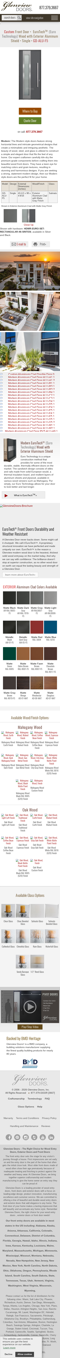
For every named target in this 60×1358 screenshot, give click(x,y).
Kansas (16, 1245)
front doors (44, 1165)
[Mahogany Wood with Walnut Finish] (23, 735)
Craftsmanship (16, 1098)
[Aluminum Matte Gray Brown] (9, 683)
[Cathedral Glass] (8, 951)
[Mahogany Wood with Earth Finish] (8, 735)
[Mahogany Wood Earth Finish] (8, 751)
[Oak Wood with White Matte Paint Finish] (52, 840)
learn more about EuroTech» (20, 574)
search (12, 17)
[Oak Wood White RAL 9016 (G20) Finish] (52, 856)
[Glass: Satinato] (37, 911)
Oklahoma (16, 1270)
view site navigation (34, 18)
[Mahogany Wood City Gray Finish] (37, 773)
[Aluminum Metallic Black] (9, 628)
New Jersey (41, 1260)
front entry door (17, 1156)
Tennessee (12, 1280)
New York (17, 1265)
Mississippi (12, 1255)
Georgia (16, 1240)
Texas (23, 1280)
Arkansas (22, 1230)
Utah (30, 1280)
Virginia (49, 1280)
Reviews (45, 1126)
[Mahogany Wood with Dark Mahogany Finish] (8, 758)
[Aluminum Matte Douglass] (50, 683)
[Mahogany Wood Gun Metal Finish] (23, 773)
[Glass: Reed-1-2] (37, 962)
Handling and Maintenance (24, 1126)
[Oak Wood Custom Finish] (37, 876)
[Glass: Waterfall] (52, 936)
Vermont (39, 1280)
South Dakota (39, 1275)
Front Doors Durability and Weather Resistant (28, 531)
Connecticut (12, 1235)
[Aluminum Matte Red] (36, 628)
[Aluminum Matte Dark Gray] (23, 598)
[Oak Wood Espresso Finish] (23, 853)
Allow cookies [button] (25, 1354)
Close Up (29, 224)
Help (39, 1106)
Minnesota (51, 1250)
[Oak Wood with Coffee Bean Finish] (8, 840)
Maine (50, 1245)
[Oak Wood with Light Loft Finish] (8, 817)
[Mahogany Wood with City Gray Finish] (37, 758)
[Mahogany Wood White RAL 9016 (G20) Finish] (52, 776)
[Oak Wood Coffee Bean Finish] (8, 856)
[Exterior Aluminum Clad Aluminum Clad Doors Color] (10, 215)
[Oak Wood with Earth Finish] (37, 817)
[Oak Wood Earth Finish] (37, 830)
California (34, 1230)
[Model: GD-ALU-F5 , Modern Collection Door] (30, 75)
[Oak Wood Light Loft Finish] (8, 830)
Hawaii (26, 1240)
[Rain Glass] (37, 951)
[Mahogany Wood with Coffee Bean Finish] (37, 735)
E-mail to (21, 244)
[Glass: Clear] (8, 911)
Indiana (52, 1240)
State (51, 1275)
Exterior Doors (25, 1152)
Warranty (8, 1118)
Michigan (38, 1250)
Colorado (47, 1230)
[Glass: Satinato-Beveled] (52, 911)
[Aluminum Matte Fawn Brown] (36, 654)
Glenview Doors (12, 1149)
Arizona (11, 1230)
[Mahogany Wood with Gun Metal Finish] (23, 758)
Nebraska (48, 1255)
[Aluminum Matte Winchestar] (36, 683)
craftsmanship (32, 1177)
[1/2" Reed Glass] (37, 977)
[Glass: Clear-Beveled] (23, 911)
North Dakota (49, 1265)
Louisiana (40, 1245)
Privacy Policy (49, 1118)
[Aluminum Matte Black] (9, 598)
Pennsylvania (40, 1270)
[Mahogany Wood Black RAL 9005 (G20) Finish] (23, 801)
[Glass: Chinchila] (23, 936)
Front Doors (44, 1152)
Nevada (10, 1260)
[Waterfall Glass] (52, 951)
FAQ (47, 1098)
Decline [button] (8, 1354)
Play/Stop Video (30, 1027)
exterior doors (14, 1203)
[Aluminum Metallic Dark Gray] (23, 628)
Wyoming (29, 1290)
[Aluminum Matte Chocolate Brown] (50, 654)
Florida (7, 1240)
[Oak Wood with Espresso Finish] (23, 839)
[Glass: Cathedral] (8, 936)
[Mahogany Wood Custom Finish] (37, 796)
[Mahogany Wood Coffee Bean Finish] (37, 751)
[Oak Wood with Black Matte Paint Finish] (23, 863)
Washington (15, 1285)
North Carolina (32, 1265)
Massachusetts (23, 1250)
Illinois (43, 1240)
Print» (43, 244)
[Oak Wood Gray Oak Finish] (37, 853)
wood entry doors (48, 1200)
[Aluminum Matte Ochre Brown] (23, 654)
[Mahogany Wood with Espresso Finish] (52, 735)
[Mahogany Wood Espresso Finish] (52, 751)
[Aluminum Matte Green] (9, 654)
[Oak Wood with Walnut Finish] (52, 817)
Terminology (35, 1098)
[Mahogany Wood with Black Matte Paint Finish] (23, 785)
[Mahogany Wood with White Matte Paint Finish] (52, 760)
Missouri (25, 1255)
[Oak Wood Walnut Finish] (52, 830)
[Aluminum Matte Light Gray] (50, 598)
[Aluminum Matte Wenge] (23, 683)
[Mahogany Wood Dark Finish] (8, 773)
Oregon (27, 1270)
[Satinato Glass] (37, 926)
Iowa (8, 1245)
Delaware (25, 1235)
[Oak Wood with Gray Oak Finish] (37, 839)
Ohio (6, 1270)
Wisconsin (45, 1285)
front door (8, 1206)
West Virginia (30, 1285)
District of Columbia (43, 1235)
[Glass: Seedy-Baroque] (23, 962)
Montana (37, 1255)
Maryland (7, 1250)
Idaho (34, 1240)
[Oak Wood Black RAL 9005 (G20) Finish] (23, 879)
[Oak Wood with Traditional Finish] (23, 818)
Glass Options (26, 1106)
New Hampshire (25, 1260)
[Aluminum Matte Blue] (50, 628)
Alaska (50, 1225)
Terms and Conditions (27, 1118)
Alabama (41, 1225)
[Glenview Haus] (26, 1137)
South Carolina (21, 1275)
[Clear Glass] (8, 926)
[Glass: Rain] (37, 936)
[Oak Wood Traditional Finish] (23, 833)
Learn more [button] (9, 1347)
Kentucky (27, 1245)
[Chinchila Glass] (23, 951)
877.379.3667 (48, 7)
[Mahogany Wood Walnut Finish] (23, 751)
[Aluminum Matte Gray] (36, 598)
